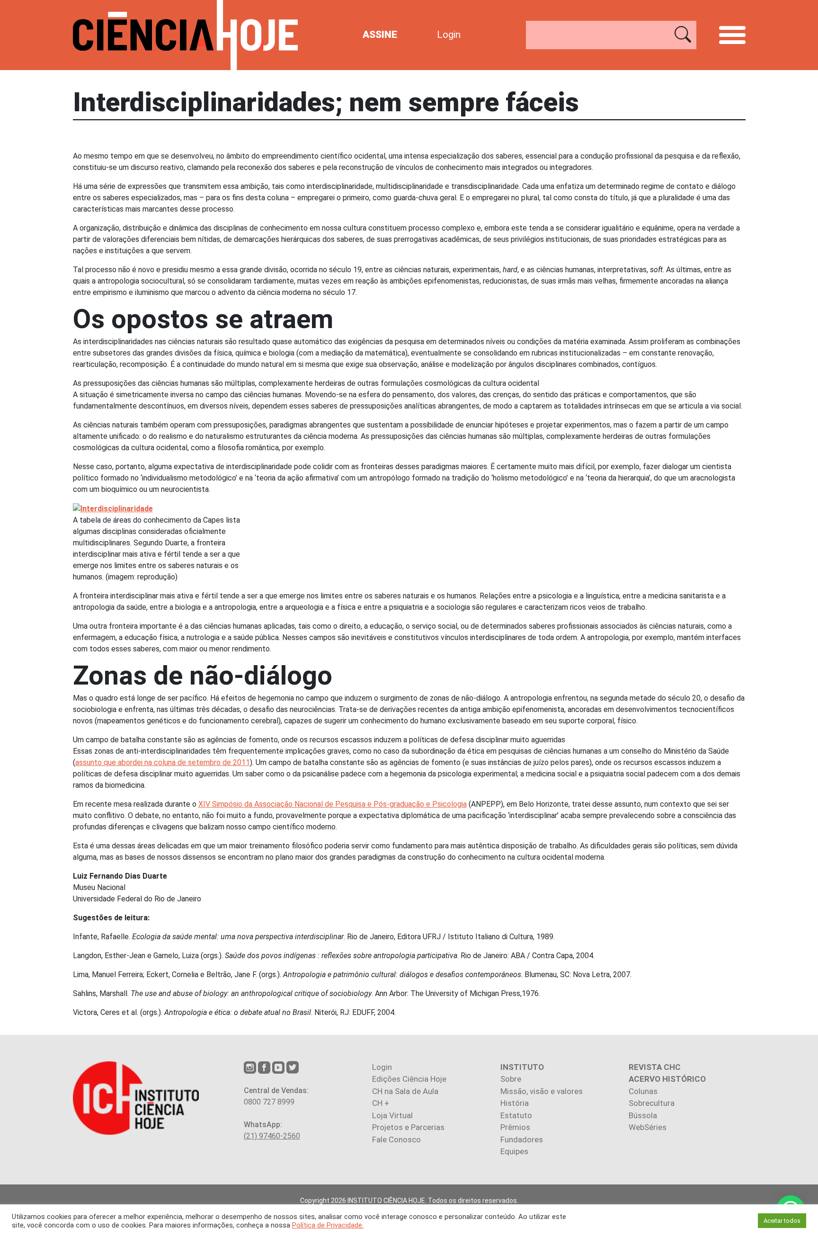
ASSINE (380, 34)
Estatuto (516, 1115)
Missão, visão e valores (541, 1091)
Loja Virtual (392, 1115)
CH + (380, 1103)
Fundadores (521, 1139)
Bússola (643, 1115)
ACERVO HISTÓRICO (667, 1079)
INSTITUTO (522, 1067)
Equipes (514, 1151)
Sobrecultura (652, 1103)
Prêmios (515, 1127)
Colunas (643, 1091)
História (514, 1103)
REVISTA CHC (655, 1067)
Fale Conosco (396, 1139)
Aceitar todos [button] (782, 1220)
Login (449, 34)
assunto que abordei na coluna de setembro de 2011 (162, 762)
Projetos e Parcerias (408, 1127)
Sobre (510, 1079)
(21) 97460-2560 (272, 1135)
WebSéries (648, 1127)
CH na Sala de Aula (405, 1091)
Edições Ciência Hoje (409, 1079)
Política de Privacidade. (328, 1225)
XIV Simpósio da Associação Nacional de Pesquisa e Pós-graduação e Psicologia (332, 804)
